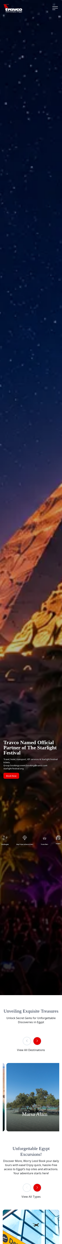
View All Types (31, 1197)
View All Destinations (31, 1050)
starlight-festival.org (13, 768)
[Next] (37, 1041)
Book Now (11, 775)
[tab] (25, 839)
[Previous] (27, 1041)
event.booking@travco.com (33, 765)
